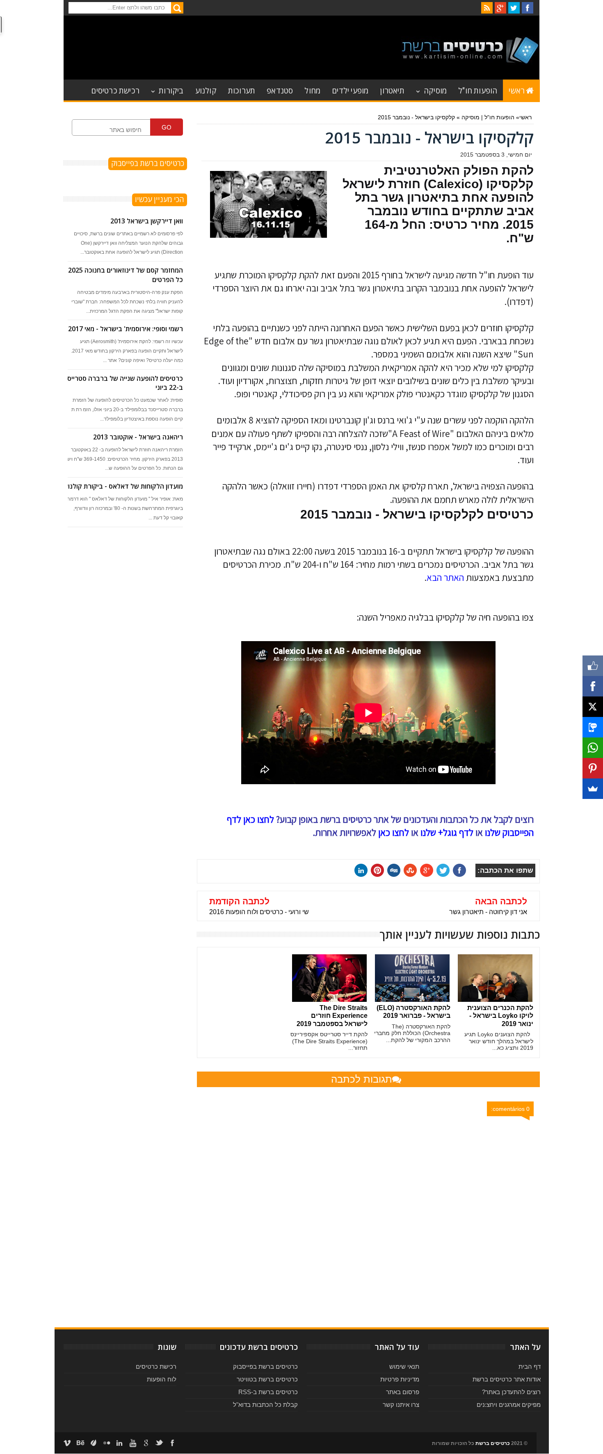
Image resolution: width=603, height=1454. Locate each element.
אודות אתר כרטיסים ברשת (507, 1379)
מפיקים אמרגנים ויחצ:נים (509, 1404)
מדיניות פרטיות (399, 1379)
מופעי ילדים (350, 90)
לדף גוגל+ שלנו (446, 832)
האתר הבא (445, 577)
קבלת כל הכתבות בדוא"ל (265, 1404)
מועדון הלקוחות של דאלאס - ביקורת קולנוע (123, 486)
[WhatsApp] (592, 747)
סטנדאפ (280, 90)
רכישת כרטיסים (115, 90)
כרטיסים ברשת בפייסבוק (265, 1366)
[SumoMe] (592, 788)
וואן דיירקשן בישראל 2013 (146, 220)
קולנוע (206, 90)
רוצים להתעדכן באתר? (511, 1391)
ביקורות (171, 90)
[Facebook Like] (592, 665)
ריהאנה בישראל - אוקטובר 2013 (138, 436)
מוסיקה (435, 90)
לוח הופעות (161, 1379)
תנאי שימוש (404, 1366)
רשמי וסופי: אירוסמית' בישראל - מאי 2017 (125, 328)
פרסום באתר (402, 1391)
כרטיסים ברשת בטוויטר (267, 1379)
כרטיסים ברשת (492, 1443)
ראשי (517, 90)
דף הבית (529, 1366)
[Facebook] (592, 686)
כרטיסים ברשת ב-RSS (268, 1391)
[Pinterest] (592, 768)
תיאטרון (392, 90)
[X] (592, 706)
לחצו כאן (393, 832)
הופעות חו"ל (477, 90)
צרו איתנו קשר (401, 1404)
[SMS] (592, 727)
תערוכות (241, 90)
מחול (312, 90)
